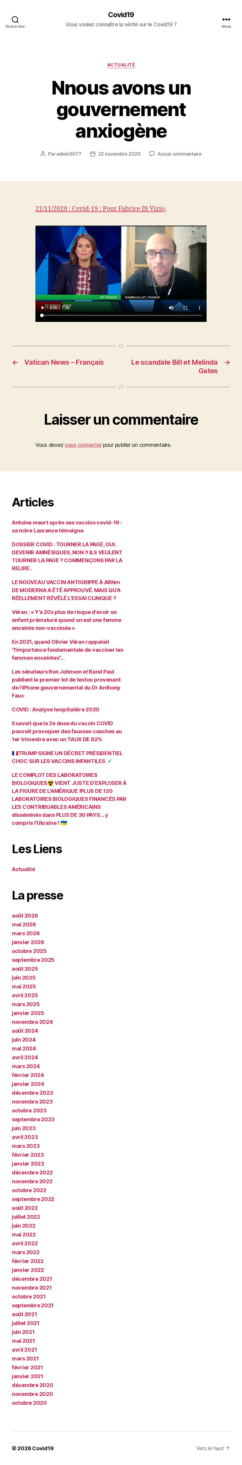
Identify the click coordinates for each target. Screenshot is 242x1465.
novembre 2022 (32, 1181)
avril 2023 (25, 1137)
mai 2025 (24, 986)
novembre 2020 (32, 1394)
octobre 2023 (29, 1110)
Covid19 (121, 14)
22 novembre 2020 (119, 154)
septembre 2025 (33, 960)
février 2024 (28, 1075)
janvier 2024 (28, 1084)
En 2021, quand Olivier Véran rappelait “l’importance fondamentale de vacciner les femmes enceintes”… (67, 650)
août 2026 (25, 915)
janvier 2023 (28, 1164)
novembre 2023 (32, 1102)
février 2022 (28, 1261)
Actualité (121, 65)
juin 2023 (24, 1128)
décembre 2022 (32, 1172)
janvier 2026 (28, 942)
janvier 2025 (28, 1013)
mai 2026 (24, 924)
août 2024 (25, 1031)
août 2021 (24, 1314)
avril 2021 (24, 1350)
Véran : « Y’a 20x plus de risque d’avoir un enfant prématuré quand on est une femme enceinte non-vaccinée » (66, 620)
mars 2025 (26, 1004)
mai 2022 (24, 1234)
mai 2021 (23, 1341)
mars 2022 (26, 1252)
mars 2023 (26, 1146)
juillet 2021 (26, 1323)
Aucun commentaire (179, 154)
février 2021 (27, 1367)
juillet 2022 (26, 1217)
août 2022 (25, 1208)
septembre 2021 (33, 1305)
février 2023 (28, 1155)
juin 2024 (24, 1040)
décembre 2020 (32, 1385)
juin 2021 (23, 1332)
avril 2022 (24, 1243)
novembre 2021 (32, 1288)
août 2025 (25, 969)
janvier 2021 (27, 1376)
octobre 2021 (29, 1296)
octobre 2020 (29, 1403)
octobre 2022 (29, 1190)
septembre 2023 (33, 1119)
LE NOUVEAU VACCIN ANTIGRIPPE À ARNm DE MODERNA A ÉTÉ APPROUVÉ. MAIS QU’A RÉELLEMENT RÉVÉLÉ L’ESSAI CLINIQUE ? (66, 590)
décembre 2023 (32, 1093)
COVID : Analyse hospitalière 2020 (55, 709)
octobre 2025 (29, 951)
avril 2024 (25, 1057)
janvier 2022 (28, 1270)
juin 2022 (23, 1226)
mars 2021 (25, 1358)
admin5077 (68, 154)
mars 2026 (26, 933)
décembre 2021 (32, 1279)
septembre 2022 (33, 1199)
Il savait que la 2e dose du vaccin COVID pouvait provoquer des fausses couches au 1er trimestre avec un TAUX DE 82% (67, 731)
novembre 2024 (32, 1022)
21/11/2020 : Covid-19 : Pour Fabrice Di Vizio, (100, 209)
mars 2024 (26, 1066)
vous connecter (83, 445)
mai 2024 (24, 1048)
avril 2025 (25, 995)
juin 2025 (24, 978)
